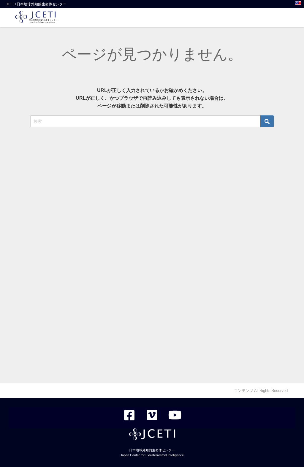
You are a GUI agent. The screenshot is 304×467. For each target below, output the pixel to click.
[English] (298, 3)
